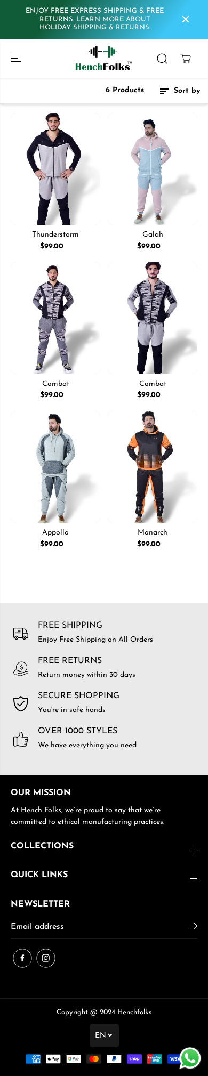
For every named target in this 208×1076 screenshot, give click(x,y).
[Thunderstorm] (55, 169)
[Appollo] (55, 467)
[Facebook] (22, 958)
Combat (55, 384)
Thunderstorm (55, 235)
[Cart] (185, 58)
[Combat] (55, 318)
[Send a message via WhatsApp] (190, 1058)
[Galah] (152, 169)
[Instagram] (46, 958)
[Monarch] (152, 467)
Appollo (55, 533)
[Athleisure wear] (104, 58)
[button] (17, 58)
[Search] (162, 58)
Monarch (152, 533)
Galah (152, 235)
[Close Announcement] (185, 19)
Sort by (185, 91)
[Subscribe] (193, 928)
